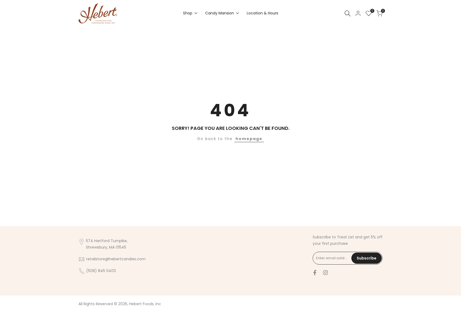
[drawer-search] (348, 13)
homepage (249, 138)
